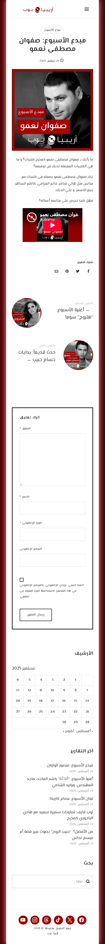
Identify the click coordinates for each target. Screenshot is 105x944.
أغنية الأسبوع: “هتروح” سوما (52, 312)
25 (41, 711)
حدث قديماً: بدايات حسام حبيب (52, 354)
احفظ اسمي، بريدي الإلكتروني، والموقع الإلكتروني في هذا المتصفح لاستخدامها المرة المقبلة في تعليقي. (52, 591)
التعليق (25, 428)
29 (76, 722)
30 (64, 722)
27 (18, 711)
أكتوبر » (68, 731)
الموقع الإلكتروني (31, 549)
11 (41, 690)
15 (75, 701)
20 (18, 701)
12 (29, 690)
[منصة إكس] (78, 272)
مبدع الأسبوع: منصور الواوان (70, 765)
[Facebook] (82, 920)
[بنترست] (67, 272)
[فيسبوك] (88, 272)
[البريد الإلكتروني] (56, 272)
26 (29, 711)
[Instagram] (35, 920)
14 (87, 701)
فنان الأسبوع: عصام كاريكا (71, 799)
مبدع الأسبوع (52, 30)
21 (87, 711)
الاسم (24, 496)
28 (87, 722)
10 (52, 690)
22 (76, 711)
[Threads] (46, 920)
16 (64, 701)
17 (52, 701)
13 (17, 690)
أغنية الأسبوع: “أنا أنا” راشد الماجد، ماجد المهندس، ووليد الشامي (60, 782)
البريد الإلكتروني (31, 523)
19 (29, 701)
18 (41, 701)
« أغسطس (84, 731)
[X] (70, 920)
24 (53, 711)
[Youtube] (23, 920)
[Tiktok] (58, 920)
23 (64, 711)
